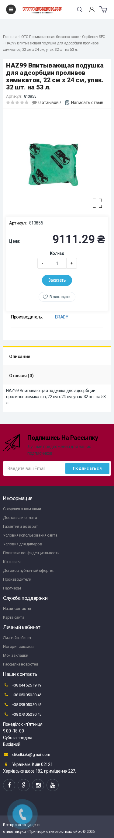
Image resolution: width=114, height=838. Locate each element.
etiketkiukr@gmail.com (30, 754)
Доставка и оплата (20, 517)
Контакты (12, 561)
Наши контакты (17, 608)
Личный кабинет (17, 637)
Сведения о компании (22, 508)
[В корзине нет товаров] (103, 9)
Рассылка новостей (20, 664)
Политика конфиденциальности (31, 553)
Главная (9, 37)
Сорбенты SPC (93, 37)
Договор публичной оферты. (28, 570)
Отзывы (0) (21, 375)
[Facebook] (9, 785)
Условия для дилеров (22, 544)
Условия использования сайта (30, 535)
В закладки (60, 296)
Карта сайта (13, 617)
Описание (19, 356)
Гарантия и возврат (20, 526)
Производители (17, 579)
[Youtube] (53, 785)
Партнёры (12, 588)
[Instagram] (38, 785)
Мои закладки (15, 655)
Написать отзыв (87, 102)
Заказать (57, 280)
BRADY (61, 317)
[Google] (24, 785)
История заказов (18, 646)
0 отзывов (48, 102)
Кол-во (57, 253)
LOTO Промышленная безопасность (49, 37)
